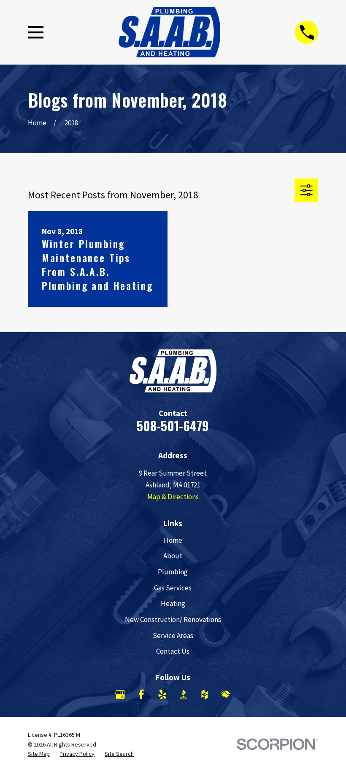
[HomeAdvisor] (226, 695)
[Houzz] (205, 695)
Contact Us (172, 651)
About (172, 555)
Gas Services (173, 587)
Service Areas (173, 635)
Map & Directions (173, 496)
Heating (173, 603)
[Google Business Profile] (120, 695)
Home (173, 540)
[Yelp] (162, 695)
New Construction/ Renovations (173, 619)
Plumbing (173, 571)
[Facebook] (141, 695)
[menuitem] (39, 754)
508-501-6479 (173, 425)
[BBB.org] (183, 695)
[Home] (169, 32)
